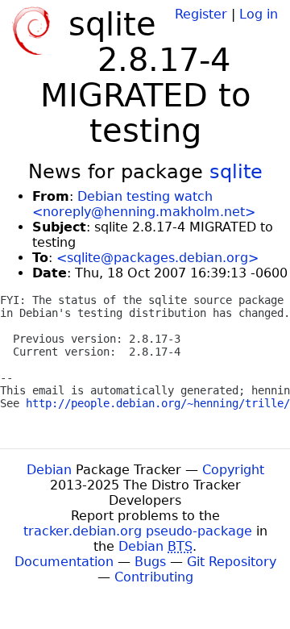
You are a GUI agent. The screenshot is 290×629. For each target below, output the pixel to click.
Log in (258, 14)
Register (201, 14)
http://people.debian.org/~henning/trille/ (158, 403)
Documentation (64, 561)
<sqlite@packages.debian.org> (157, 257)
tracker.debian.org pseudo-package (137, 531)
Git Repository (231, 561)
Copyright (233, 469)
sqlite (236, 171)
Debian (49, 469)
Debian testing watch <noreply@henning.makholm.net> (143, 204)
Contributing (153, 577)
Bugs (150, 561)
